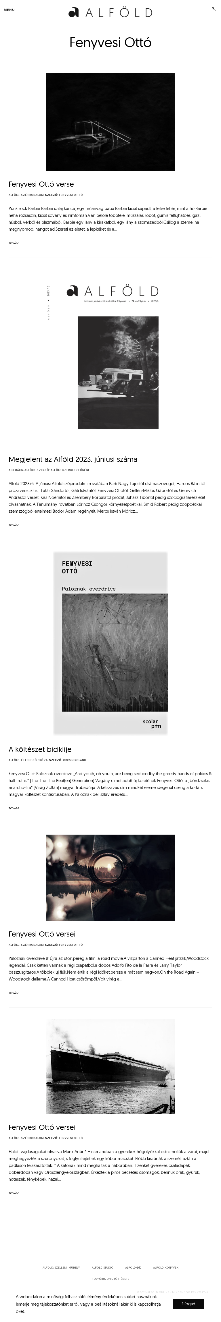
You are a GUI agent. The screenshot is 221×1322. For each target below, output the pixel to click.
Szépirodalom (32, 195)
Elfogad (188, 1303)
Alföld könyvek (165, 1267)
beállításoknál (106, 1303)
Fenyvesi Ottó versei (42, 934)
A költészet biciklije (40, 749)
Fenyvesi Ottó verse (41, 184)
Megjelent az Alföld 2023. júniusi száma (73, 459)
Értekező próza (34, 760)
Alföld (14, 195)
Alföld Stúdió (102, 1267)
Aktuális (16, 470)
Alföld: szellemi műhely (61, 1267)
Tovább (14, 243)
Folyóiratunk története (110, 1279)
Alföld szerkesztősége (70, 470)
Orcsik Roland (74, 760)
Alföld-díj (133, 1267)
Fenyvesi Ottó (71, 195)
